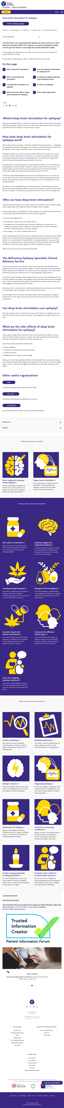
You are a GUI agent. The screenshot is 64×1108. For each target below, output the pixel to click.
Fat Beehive (38, 1104)
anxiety (32, 350)
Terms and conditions (42, 1095)
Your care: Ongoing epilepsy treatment (10, 679)
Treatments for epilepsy (12, 827)
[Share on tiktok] (27, 1007)
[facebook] (3, 105)
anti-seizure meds (48, 224)
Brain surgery (8, 231)
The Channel (6, 7)
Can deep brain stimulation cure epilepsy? (18, 86)
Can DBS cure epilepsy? (45, 85)
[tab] (6, 30)
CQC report (17, 1045)
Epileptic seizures (9, 784)
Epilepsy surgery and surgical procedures (43, 543)
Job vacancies (32, 1058)
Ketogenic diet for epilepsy (45, 588)
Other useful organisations (46, 92)
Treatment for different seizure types (44, 633)
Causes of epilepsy (10, 740)
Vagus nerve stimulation (43, 480)
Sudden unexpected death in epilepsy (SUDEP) (13, 874)
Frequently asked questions (32, 1070)
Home (6, 30)
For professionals (32, 1063)
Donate (6, 12)
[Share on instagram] (37, 1007)
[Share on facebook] (30, 1007)
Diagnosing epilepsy (43, 784)
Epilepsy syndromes (43, 740)
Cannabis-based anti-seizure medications (11, 633)
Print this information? (52, 1083)
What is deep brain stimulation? (18, 69)
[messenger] (9, 105)
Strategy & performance (17, 1033)
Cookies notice (31, 1095)
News (17, 1035)
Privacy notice (13, 1095)
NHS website (11, 394)
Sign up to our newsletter (19, 7)
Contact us (32, 1068)
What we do (17, 1030)
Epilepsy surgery (36, 30)
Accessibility (22, 1095)
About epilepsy (15, 30)
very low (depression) (15, 350)
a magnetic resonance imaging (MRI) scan (24, 158)
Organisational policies (17, 1042)
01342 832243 (32, 1013)
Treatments (26, 30)
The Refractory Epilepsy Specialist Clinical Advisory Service (48, 78)
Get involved (32, 1060)
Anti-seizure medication (12, 542)
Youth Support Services (46, 1030)
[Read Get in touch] (32, 985)
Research (46, 1033)
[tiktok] (16, 105)
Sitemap (52, 1095)
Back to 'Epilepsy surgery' (15, 24)
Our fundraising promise (17, 1040)
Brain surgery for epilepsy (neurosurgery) (13, 481)
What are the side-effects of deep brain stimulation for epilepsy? (18, 93)
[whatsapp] (13, 105)
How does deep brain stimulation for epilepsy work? (48, 70)
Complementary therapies (13, 588)
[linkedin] (6, 105)
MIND (9, 382)
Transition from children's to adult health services (45, 874)
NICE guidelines (11, 405)
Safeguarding (17, 1038)
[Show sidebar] (39, 37)
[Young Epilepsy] (7, 3)
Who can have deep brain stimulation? (15, 78)
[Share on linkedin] (34, 1007)
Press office (32, 1065)
